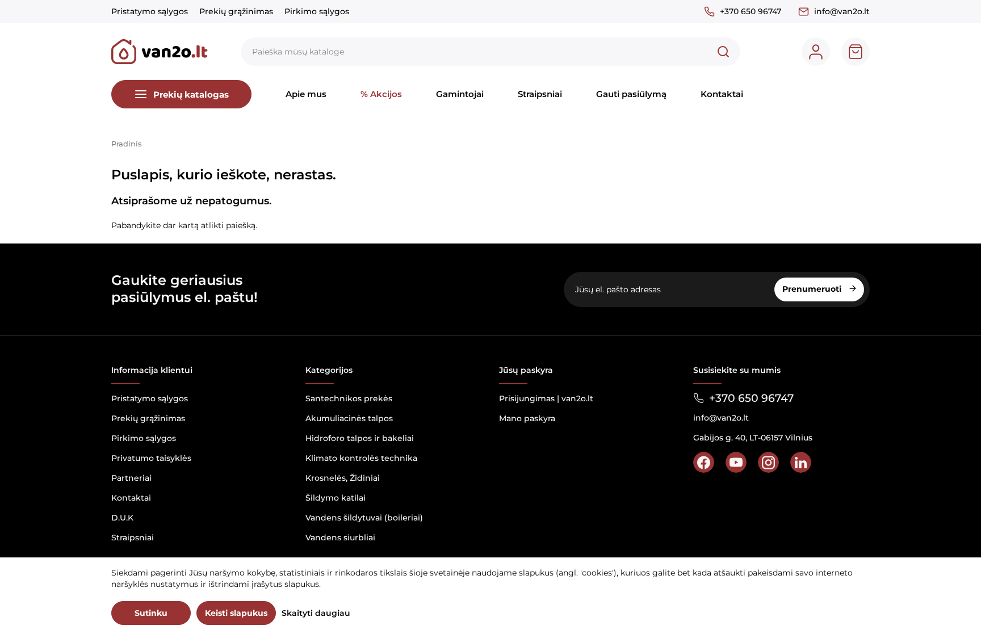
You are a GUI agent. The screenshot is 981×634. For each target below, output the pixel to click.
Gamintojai (460, 94)
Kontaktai (722, 94)
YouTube (736, 462)
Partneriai (131, 478)
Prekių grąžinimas (236, 11)
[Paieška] (723, 51)
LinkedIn (800, 462)
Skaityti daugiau (316, 613)
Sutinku (151, 613)
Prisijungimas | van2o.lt (546, 398)
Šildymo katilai (335, 498)
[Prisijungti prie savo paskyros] (816, 51)
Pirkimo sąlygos (316, 11)
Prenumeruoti (813, 289)
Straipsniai (540, 94)
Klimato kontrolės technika (361, 458)
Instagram (768, 462)
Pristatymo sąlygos (149, 11)
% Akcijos (381, 94)
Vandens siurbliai (340, 537)
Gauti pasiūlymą (631, 94)
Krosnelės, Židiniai (342, 478)
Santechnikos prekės (348, 398)
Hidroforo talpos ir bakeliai (359, 438)
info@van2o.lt (842, 11)
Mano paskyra (527, 418)
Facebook (703, 462)
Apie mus (306, 94)
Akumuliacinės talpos (349, 418)
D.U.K (122, 518)
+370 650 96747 (750, 11)
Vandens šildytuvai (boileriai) (364, 518)
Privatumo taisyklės (151, 458)
